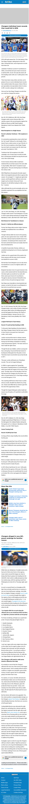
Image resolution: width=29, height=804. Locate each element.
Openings (16, 777)
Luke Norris (5, 546)
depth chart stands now (13, 712)
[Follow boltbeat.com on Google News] (26, 480)
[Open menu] (2, 2)
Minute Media (7, 795)
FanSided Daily (18, 782)
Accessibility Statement (20, 790)
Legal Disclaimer (5, 790)
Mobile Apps (4, 782)
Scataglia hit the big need (18, 601)
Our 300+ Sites (18, 780)
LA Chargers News (9, 526)
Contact (3, 780)
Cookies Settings (18, 792)
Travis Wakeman (7, 30)
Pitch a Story (4, 785)
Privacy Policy (17, 785)
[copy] (10, 33)
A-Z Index (3, 792)
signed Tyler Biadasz (14, 699)
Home (2, 526)
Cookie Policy (17, 787)
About (2, 777)
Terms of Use (4, 787)
